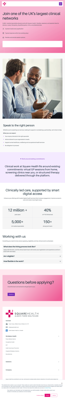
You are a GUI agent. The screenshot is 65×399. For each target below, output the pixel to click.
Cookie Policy (48, 387)
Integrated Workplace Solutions (12, 351)
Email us (11, 294)
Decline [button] (54, 395)
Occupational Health (10, 342)
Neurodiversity (9, 354)
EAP (6, 345)
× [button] (62, 382)
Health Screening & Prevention (12, 348)
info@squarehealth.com (14, 327)
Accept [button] (47, 395)
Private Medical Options (11, 339)
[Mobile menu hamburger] (60, 3)
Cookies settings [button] (40, 395)
